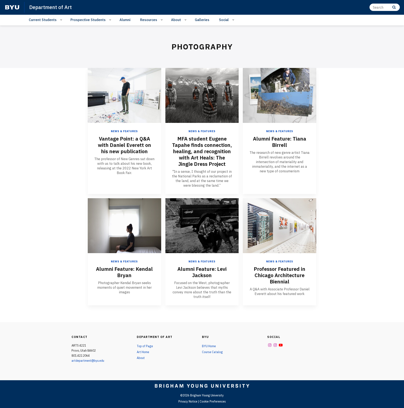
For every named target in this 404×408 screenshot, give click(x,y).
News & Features (124, 131)
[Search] (394, 7)
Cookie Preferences (213, 401)
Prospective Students (88, 20)
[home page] (12, 7)
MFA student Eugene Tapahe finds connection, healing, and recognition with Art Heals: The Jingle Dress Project (202, 151)
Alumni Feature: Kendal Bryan (124, 272)
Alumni (125, 20)
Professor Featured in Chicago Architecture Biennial (279, 275)
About (176, 20)
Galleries (202, 20)
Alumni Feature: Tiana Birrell (279, 141)
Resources (148, 20)
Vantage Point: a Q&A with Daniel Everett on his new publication (124, 145)
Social (224, 20)
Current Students (43, 20)
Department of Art (50, 7)
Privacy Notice (187, 401)
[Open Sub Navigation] (61, 20)
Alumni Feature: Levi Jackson (202, 272)
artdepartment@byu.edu (88, 361)
